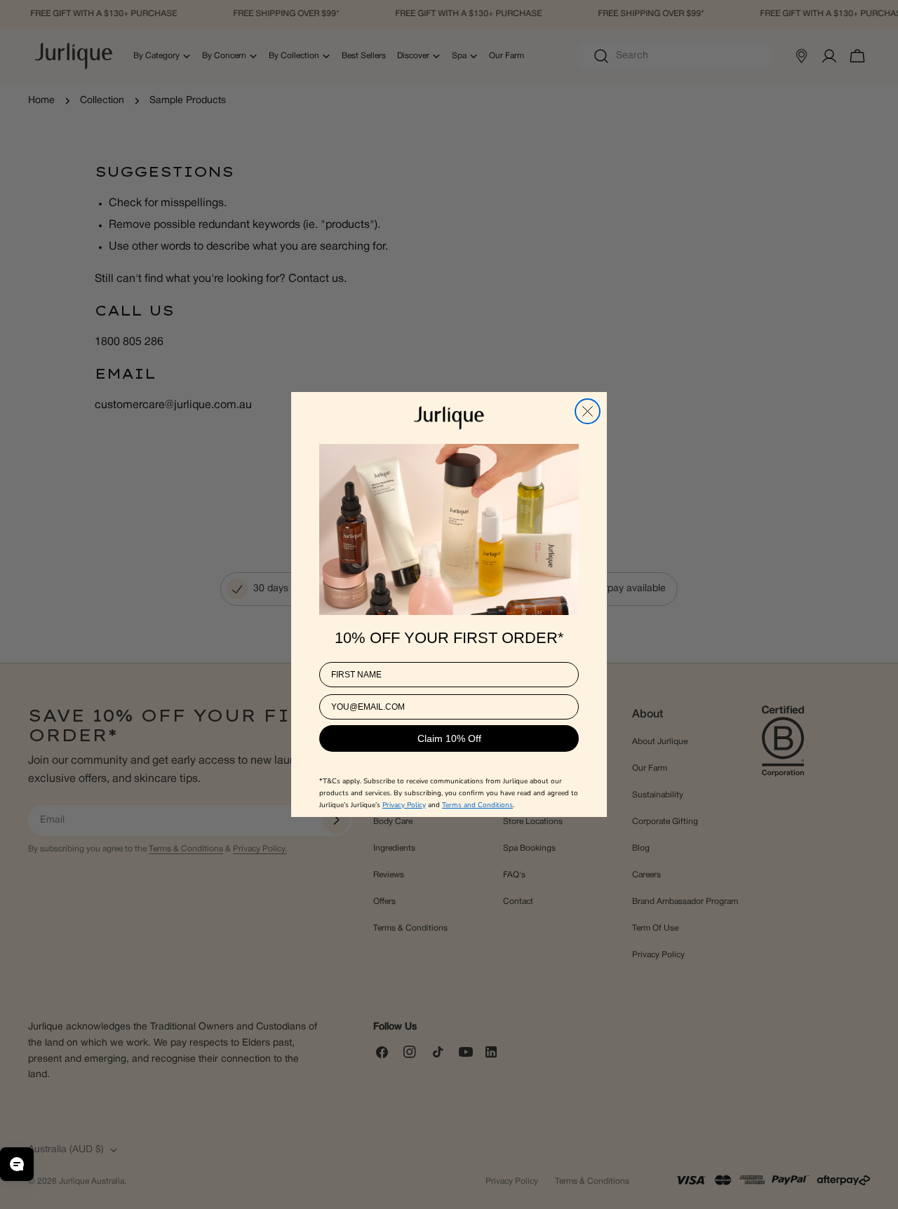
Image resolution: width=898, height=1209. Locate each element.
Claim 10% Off (449, 737)
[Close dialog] (587, 411)
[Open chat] (17, 1164)
